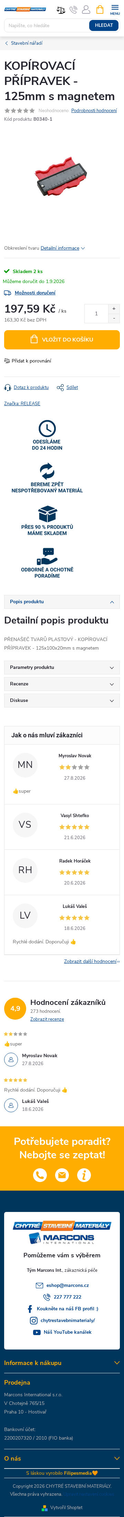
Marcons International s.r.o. (33, 1394)
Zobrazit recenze (47, 1019)
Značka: (22, 404)
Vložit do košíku (67, 340)
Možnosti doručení (35, 293)
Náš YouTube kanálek (68, 1332)
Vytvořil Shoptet (66, 1508)
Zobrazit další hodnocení (90, 961)
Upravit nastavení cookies (88, 1494)
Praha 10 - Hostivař (25, 1412)
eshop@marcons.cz (67, 1285)
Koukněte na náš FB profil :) (68, 1308)
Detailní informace (60, 248)
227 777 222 (67, 1297)
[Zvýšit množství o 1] (114, 309)
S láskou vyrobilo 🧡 (62, 1473)
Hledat (104, 25)
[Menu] (115, 9)
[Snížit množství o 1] (114, 318)
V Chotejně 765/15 (24, 1403)
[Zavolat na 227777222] (73, 9)
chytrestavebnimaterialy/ (68, 1320)
